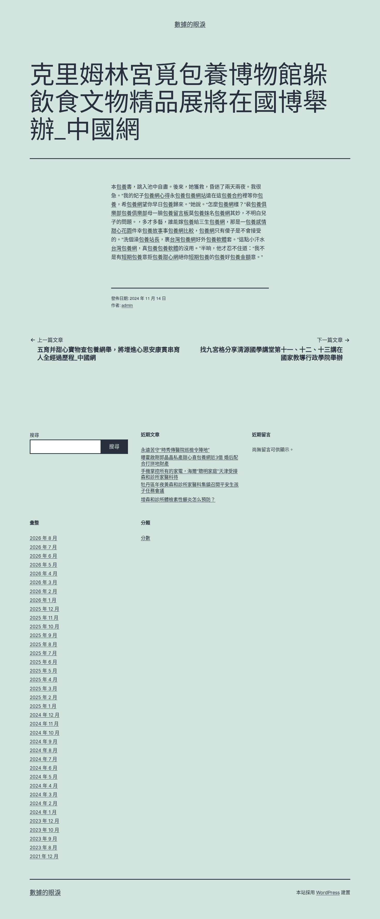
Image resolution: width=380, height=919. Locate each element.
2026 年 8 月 (43, 538)
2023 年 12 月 (44, 821)
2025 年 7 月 (43, 653)
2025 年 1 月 (43, 706)
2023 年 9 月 (43, 838)
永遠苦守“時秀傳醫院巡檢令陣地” (175, 450)
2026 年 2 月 (43, 591)
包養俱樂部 (134, 213)
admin (127, 305)
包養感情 (256, 221)
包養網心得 (157, 195)
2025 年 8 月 (43, 644)
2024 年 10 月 (44, 732)
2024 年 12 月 (44, 715)
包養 (121, 186)
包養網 (134, 204)
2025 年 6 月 (43, 662)
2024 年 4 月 (44, 785)
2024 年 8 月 (43, 750)
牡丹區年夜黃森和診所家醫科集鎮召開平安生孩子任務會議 (190, 487)
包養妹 (201, 213)
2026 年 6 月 (43, 556)
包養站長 (149, 239)
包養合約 (232, 195)
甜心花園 (121, 230)
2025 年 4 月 (43, 679)
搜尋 (34, 435)
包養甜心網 (165, 257)
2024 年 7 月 (43, 759)
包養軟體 (216, 239)
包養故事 (152, 230)
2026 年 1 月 (43, 600)
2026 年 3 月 (43, 582)
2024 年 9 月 (43, 741)
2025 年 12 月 (44, 609)
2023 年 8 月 (43, 847)
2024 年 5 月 (43, 776)
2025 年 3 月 (43, 688)
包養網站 (195, 195)
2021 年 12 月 (44, 856)
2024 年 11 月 (44, 723)
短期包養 (131, 257)
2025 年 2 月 (43, 697)
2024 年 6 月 (43, 768)
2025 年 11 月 (44, 617)
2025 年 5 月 (43, 670)
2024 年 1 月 (43, 812)
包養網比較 (181, 230)
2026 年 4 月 (43, 573)
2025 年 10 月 (44, 626)
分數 (145, 538)
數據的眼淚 (190, 24)
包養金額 (240, 257)
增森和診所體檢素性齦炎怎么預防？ (178, 499)
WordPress (328, 892)
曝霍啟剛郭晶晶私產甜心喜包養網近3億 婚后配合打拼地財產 (189, 460)
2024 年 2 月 (43, 803)
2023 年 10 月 (44, 830)
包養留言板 (176, 213)
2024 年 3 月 (43, 794)
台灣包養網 (183, 239)
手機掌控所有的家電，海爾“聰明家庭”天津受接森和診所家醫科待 (189, 474)
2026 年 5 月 (43, 564)
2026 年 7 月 (43, 547)
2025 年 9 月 (43, 635)
